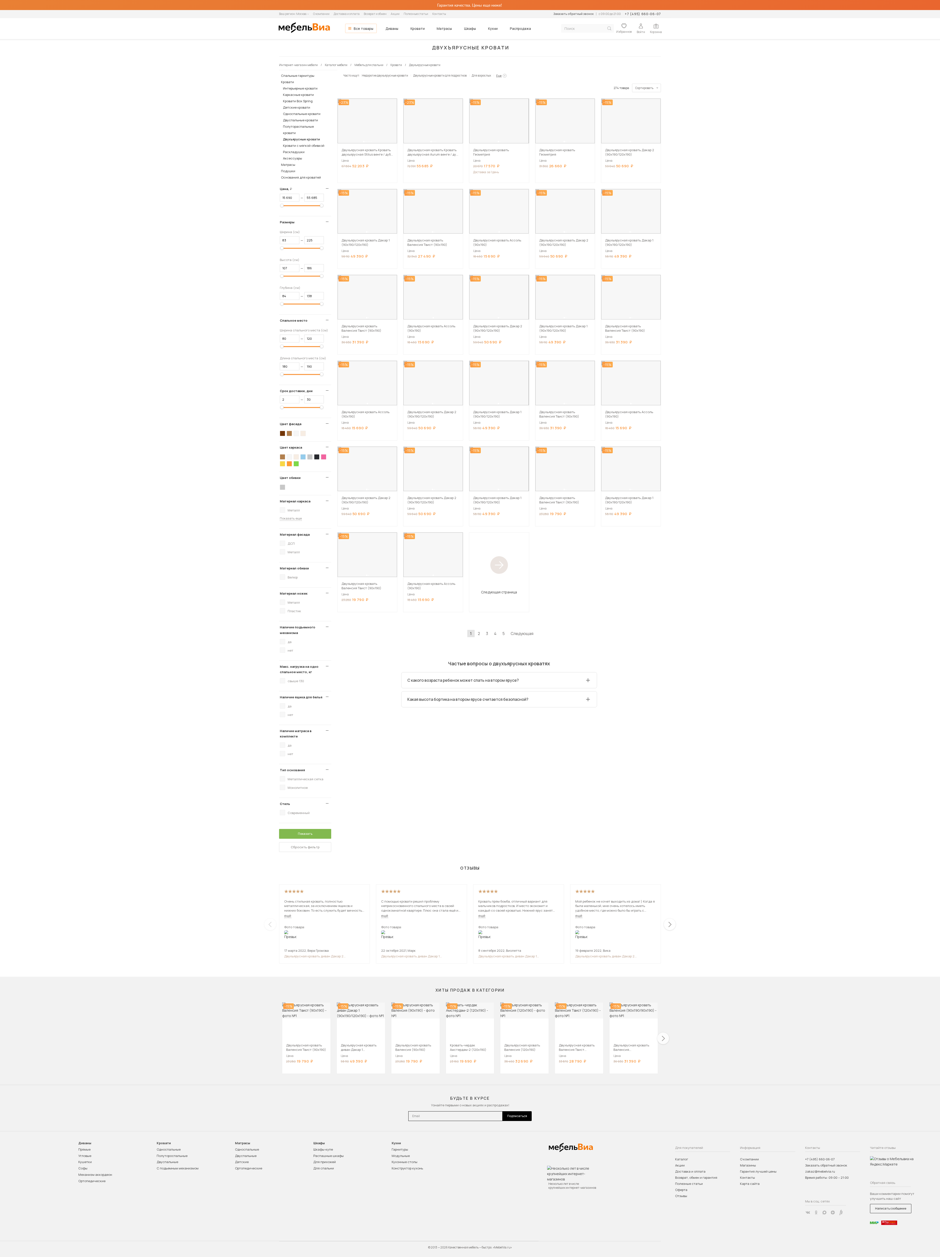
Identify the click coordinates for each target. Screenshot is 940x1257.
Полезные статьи (416, 14)
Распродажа (520, 28)
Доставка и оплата (347, 14)
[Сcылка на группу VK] (808, 1212)
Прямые (84, 1149)
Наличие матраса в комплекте (296, 733)
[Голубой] (303, 457)
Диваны (392, 28)
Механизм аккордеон (95, 1174)
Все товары (363, 28)
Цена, (288, 189)
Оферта (681, 1190)
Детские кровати (296, 107)
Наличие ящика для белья (301, 697)
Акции (395, 14)
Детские (242, 1162)
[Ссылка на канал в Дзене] (832, 1212)
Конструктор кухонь (407, 1168)
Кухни (493, 28)
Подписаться (517, 1116)
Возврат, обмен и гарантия (696, 1177)
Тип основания (292, 770)
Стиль (285, 804)
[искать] (609, 28)
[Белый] (296, 433)
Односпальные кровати (301, 114)
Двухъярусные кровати (301, 139)
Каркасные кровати (298, 94)
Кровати (418, 28)
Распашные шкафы (328, 1156)
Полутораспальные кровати (298, 129)
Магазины (748, 1165)
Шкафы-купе (323, 1149)
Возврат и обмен (375, 14)
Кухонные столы (404, 1162)
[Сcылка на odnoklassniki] (816, 1212)
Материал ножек (293, 593)
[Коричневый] (289, 433)
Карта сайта (750, 1183)
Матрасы (444, 28)
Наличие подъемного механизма (297, 630)
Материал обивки (294, 568)
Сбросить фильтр (305, 847)
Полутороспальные (172, 1156)
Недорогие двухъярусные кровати (385, 75)
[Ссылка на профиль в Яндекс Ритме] (841, 1212)
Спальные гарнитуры (297, 75)
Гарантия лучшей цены (758, 1171)
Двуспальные (167, 1162)
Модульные (401, 1156)
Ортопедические (92, 1181)
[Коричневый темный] (282, 433)
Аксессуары (292, 158)
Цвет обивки (290, 478)
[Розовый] (323, 457)
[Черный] (316, 457)
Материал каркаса (295, 501)
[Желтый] (282, 463)
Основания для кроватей (301, 177)
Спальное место (293, 320)
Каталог (681, 1159)
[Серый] (310, 457)
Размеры (287, 222)
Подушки (288, 171)
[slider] (282, 205)
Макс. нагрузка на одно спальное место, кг (299, 669)
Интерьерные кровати (300, 88)
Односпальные (169, 1149)
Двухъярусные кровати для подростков (440, 75)
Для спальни (323, 1168)
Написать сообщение (890, 1208)
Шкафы (470, 28)
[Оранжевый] (289, 463)
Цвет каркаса (291, 447)
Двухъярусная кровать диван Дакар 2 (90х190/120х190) (313, 956)
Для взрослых (481, 75)
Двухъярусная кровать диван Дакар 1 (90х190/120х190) (410, 956)
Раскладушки (294, 152)
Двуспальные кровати (300, 120)
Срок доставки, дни (296, 391)
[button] (363, 141)
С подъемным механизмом (178, 1168)
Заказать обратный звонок (573, 14)
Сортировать (644, 88)
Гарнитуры (400, 1149)
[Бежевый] (303, 433)
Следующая (522, 633)
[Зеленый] (296, 463)
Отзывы (681, 1196)
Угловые (84, 1156)
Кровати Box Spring (298, 101)
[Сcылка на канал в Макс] (824, 1212)
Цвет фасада (290, 424)
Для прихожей (324, 1162)
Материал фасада (295, 534)
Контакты (439, 14)
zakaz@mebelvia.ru (820, 1171)
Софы (82, 1168)
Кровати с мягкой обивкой (303, 145)
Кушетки (85, 1162)
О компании (321, 14)
